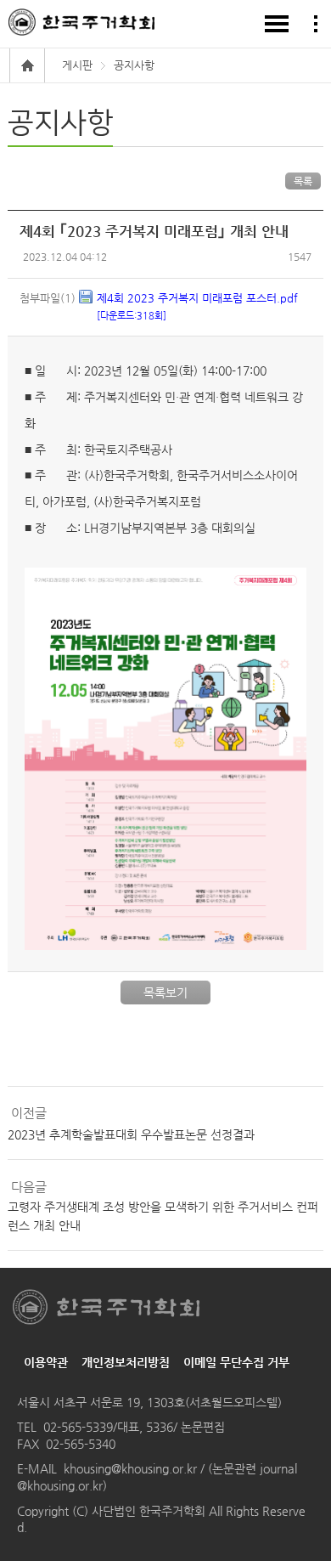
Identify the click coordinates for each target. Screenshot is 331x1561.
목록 (303, 181)
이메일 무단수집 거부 (236, 1362)
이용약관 (46, 1362)
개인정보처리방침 (125, 1362)
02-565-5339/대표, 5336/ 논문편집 (134, 1427)
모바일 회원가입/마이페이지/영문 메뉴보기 (315, 24)
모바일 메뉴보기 (276, 24)
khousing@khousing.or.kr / (136, 1468)
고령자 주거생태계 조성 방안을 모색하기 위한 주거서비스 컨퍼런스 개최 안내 (163, 1216)
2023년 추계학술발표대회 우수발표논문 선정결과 (131, 1134)
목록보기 (165, 992)
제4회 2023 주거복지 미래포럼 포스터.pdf (197, 306)
